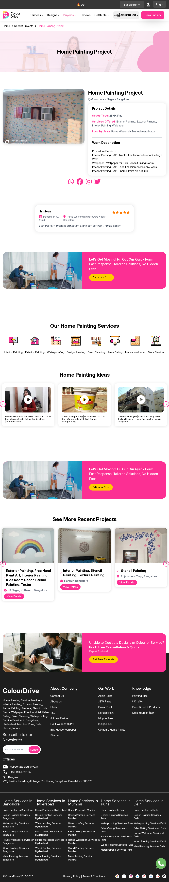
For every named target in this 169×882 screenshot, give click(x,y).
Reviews (85, 15)
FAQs (53, 707)
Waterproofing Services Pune (117, 823)
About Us (56, 701)
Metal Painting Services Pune (117, 849)
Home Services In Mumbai (83, 802)
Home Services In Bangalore (17, 802)
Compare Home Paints (111, 729)
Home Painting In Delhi (146, 810)
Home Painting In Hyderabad (51, 810)
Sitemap (55, 735)
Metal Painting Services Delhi (149, 846)
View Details (14, 596)
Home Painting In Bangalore (18, 810)
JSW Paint (104, 701)
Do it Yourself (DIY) (62, 724)
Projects (68, 15)
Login (159, 4)
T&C (52, 712)
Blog (116, 15)
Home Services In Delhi (148, 802)
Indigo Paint (105, 724)
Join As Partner (59, 718)
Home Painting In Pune (113, 810)
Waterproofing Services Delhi (150, 823)
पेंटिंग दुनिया (137, 701)
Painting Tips (140, 695)
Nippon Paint (106, 718)
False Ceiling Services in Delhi (150, 828)
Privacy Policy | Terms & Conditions (84, 876)
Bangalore (130, 4)
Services (35, 15)
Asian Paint (105, 695)
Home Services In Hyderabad (50, 802)
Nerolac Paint (106, 712)
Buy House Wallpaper (63, 729)
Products (130, 15)
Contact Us (57, 695)
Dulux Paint (105, 707)
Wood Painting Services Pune (117, 844)
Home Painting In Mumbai (81, 810)
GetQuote (100, 15)
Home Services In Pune (116, 802)
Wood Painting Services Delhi (150, 841)
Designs (52, 15)
